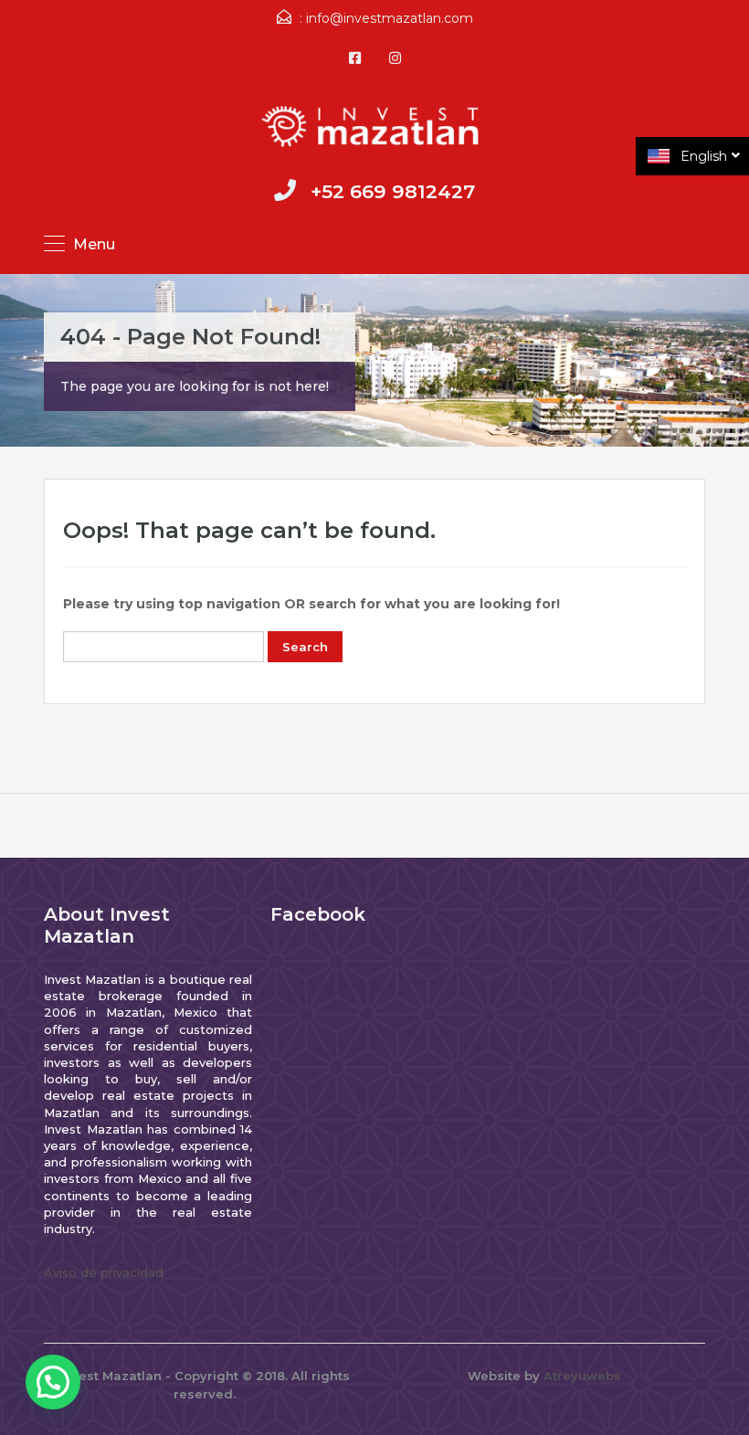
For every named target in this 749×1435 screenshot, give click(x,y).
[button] (53, 1382)
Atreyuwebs (582, 1375)
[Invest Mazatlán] (374, 128)
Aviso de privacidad (104, 1272)
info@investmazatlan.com (389, 18)
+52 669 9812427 (393, 191)
